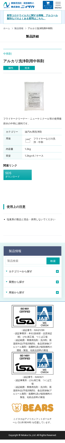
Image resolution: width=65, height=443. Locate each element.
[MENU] (58, 4)
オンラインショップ (48, 7)
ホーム (6, 28)
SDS (12, 174)
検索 (53, 261)
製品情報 (18, 28)
